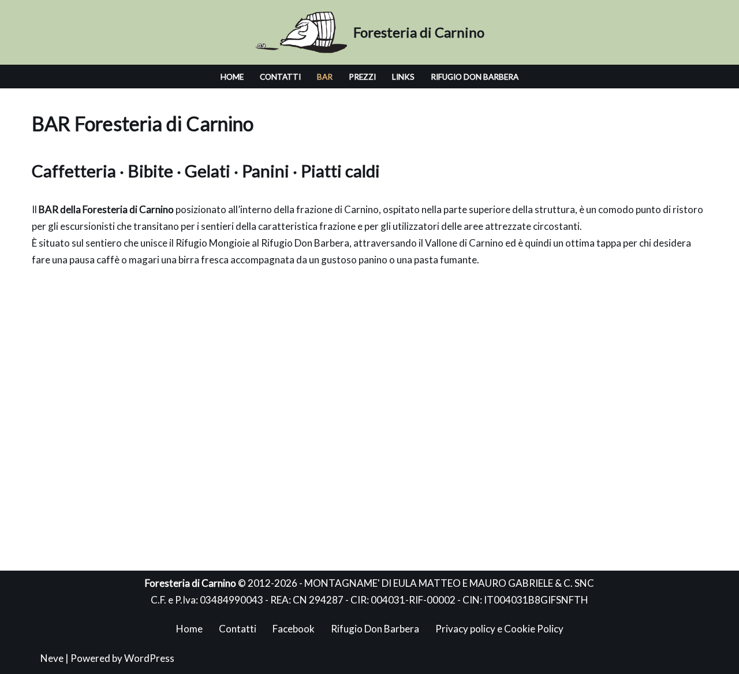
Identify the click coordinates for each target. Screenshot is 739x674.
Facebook (294, 629)
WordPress (149, 658)
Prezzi (362, 76)
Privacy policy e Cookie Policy (499, 629)
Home (232, 76)
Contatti (280, 76)
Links (403, 76)
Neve (52, 658)
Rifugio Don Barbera (474, 76)
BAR (325, 76)
